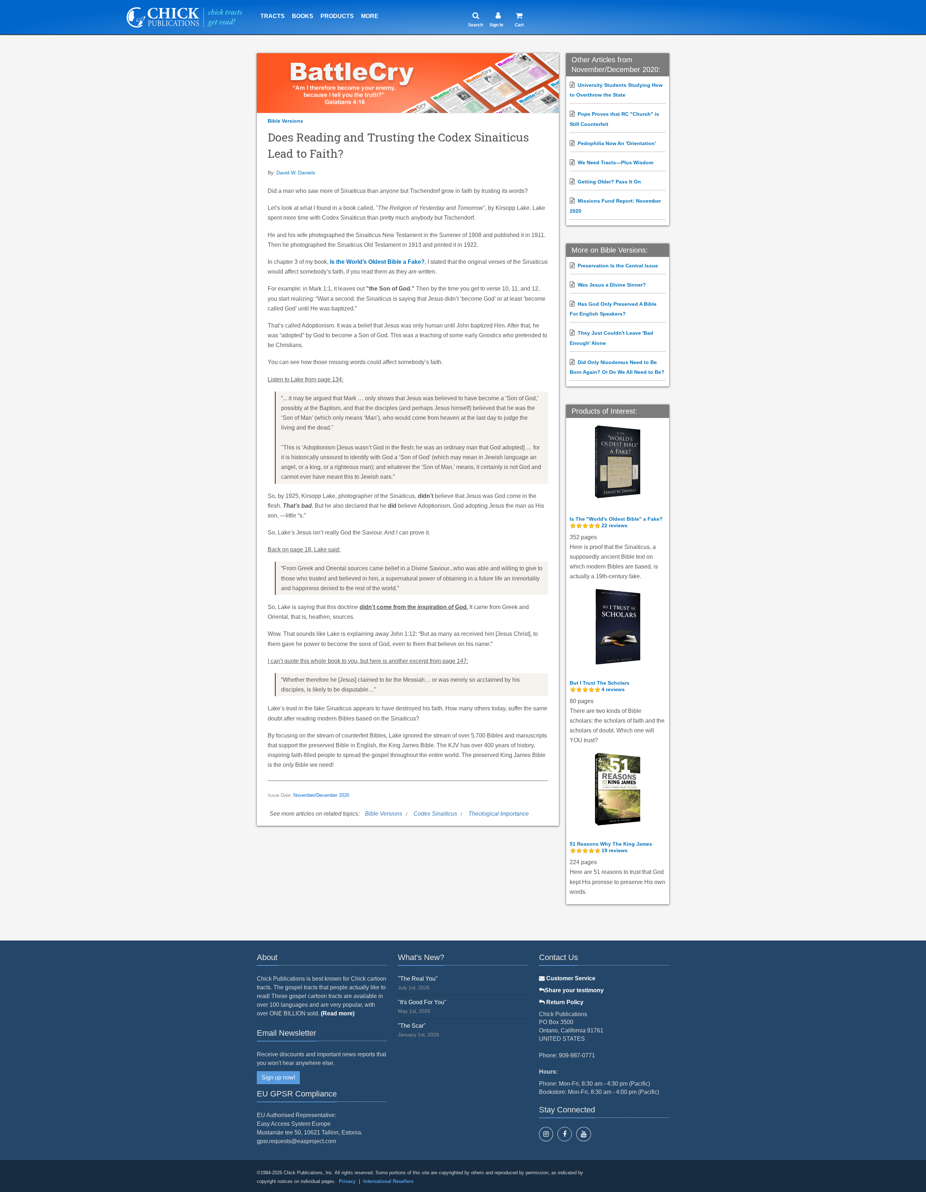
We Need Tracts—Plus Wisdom (615, 162)
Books (302, 16)
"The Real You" (418, 979)
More (369, 16)
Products (337, 16)
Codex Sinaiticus (435, 814)
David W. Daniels (295, 173)
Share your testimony (574, 990)
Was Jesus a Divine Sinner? (612, 285)
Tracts (272, 16)
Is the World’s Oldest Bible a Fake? (377, 262)
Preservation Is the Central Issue (618, 266)
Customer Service (570, 978)
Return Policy (564, 1002)
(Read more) (337, 1013)
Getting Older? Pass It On (609, 182)
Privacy (347, 1181)
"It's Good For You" (422, 1002)
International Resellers (388, 1181)
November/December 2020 (321, 795)
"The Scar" (412, 1026)
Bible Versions (285, 121)
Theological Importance (498, 814)
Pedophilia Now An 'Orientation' (617, 143)
